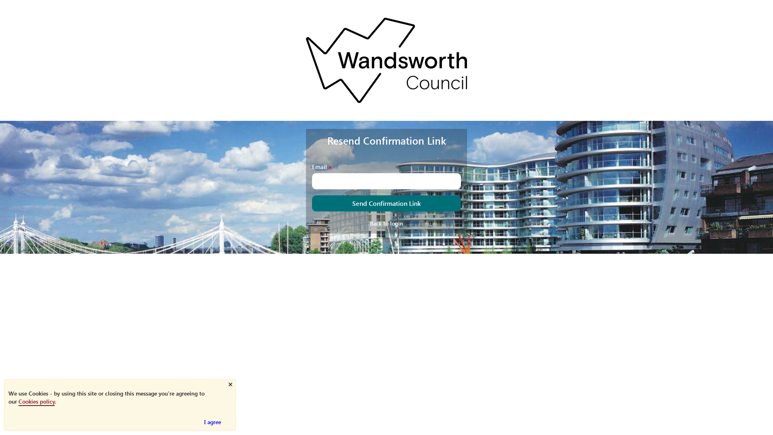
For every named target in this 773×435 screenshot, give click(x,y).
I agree (212, 422)
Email (319, 166)
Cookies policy (37, 401)
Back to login (386, 223)
